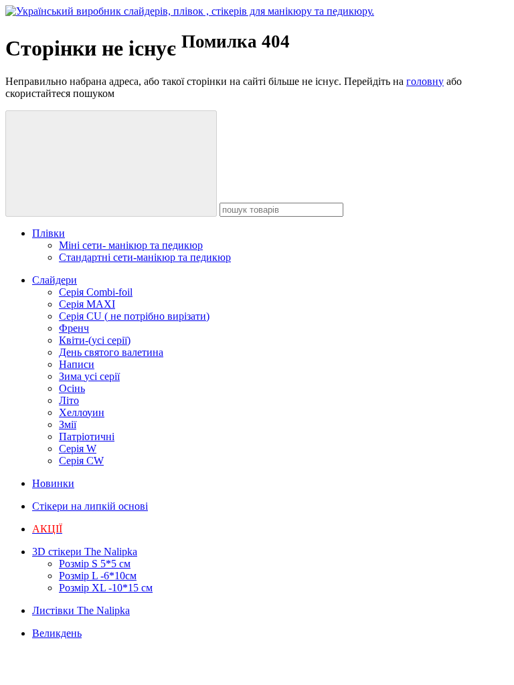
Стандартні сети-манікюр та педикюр (145, 257)
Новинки (53, 483)
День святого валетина (111, 352)
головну (425, 81)
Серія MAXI (87, 304)
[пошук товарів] (111, 163)
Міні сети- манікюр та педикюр (131, 245)
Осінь (72, 388)
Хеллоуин (81, 412)
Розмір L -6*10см (98, 575)
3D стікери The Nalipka (84, 551)
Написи (76, 364)
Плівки (48, 233)
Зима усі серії (89, 376)
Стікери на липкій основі (90, 506)
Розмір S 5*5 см (95, 563)
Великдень (57, 633)
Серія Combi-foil (96, 292)
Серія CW (81, 460)
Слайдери (54, 280)
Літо (69, 400)
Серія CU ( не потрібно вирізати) (134, 316)
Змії (67, 424)
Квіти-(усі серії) (95, 340)
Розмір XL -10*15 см (106, 587)
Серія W (77, 448)
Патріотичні (86, 436)
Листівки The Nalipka (81, 610)
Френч (74, 328)
